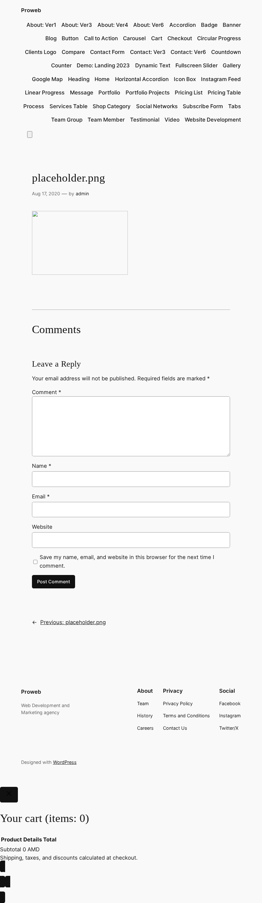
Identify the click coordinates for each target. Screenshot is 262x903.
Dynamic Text (152, 65)
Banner (232, 25)
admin (82, 193)
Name (41, 466)
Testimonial (144, 119)
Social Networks (157, 106)
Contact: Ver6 (188, 52)
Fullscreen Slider (196, 65)
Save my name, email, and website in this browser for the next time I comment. (127, 561)
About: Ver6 (148, 25)
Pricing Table (224, 92)
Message (81, 92)
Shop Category (112, 106)
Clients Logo (40, 52)
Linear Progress (45, 92)
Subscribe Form (203, 106)
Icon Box (185, 79)
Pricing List (189, 92)
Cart (156, 38)
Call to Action (101, 38)
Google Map (47, 79)
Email (41, 496)
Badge (209, 25)
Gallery (232, 65)
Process (33, 106)
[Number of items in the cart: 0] (29, 134)
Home (102, 79)
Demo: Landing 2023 (103, 65)
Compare (73, 52)
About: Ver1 (41, 25)
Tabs (234, 106)
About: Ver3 (76, 25)
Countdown (226, 52)
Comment (46, 392)
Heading (78, 79)
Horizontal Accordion (142, 79)
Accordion (182, 25)
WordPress (65, 762)
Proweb (31, 10)
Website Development (213, 119)
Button (70, 38)
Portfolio (109, 92)
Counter (61, 65)
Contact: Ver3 (148, 52)
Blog (51, 38)
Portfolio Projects (148, 92)
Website (42, 527)
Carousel (134, 38)
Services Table (69, 106)
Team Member (106, 119)
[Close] (9, 795)
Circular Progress (219, 38)
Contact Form (107, 52)
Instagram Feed (221, 79)
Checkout (179, 38)
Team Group (66, 119)
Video (172, 119)
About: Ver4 (112, 25)
